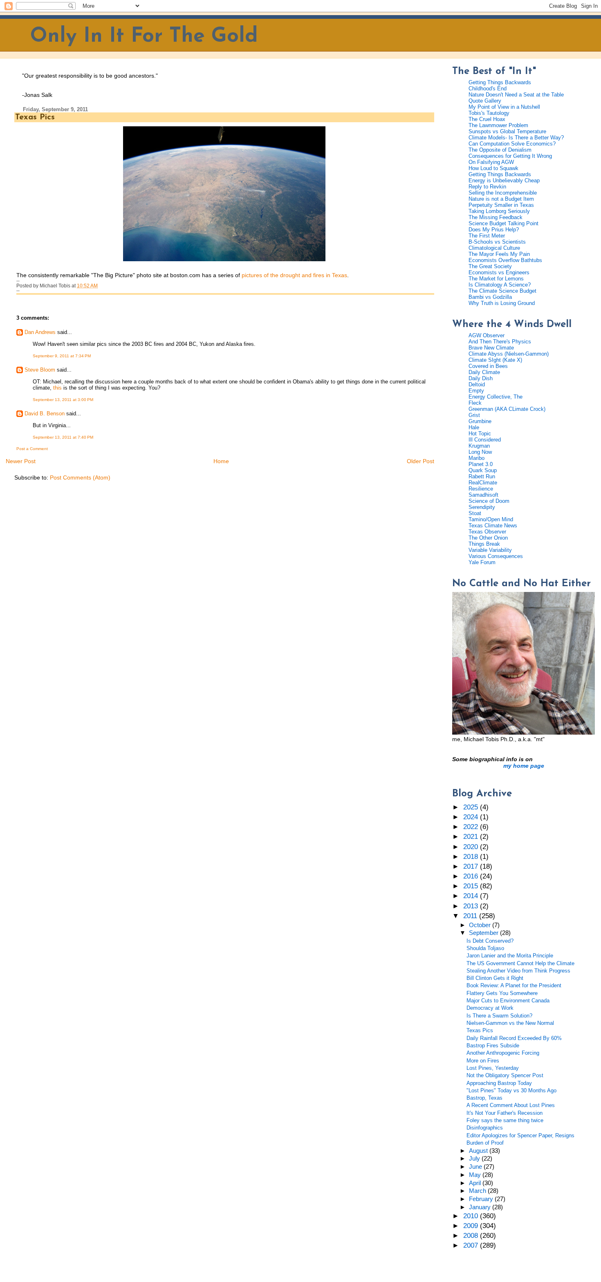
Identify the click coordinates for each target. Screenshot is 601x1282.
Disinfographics (484, 1128)
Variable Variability (490, 550)
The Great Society (490, 266)
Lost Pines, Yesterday (492, 1068)
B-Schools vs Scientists (497, 242)
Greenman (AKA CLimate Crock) (507, 409)
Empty (476, 391)
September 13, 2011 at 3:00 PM (63, 399)
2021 (471, 836)
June (476, 1166)
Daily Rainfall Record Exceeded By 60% (514, 1038)
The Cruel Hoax (487, 119)
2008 (471, 1235)
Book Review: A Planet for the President (513, 985)
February (482, 1199)
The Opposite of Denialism (500, 150)
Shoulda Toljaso (485, 948)
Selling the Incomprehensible (503, 193)
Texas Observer (487, 532)
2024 (471, 817)
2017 (471, 866)
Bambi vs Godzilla (490, 297)
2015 (471, 886)
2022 (471, 827)
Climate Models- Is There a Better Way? (516, 137)
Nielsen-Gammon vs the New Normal (510, 1023)
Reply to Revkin (487, 187)
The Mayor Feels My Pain (499, 254)
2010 (471, 1216)
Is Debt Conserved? (490, 941)
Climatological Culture (494, 248)
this (57, 388)
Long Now (480, 452)
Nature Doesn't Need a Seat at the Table (516, 95)
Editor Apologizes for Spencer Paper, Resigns (520, 1135)
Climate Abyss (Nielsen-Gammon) (509, 354)
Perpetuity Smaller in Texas (501, 205)
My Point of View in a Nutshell (504, 107)
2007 (471, 1245)
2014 (471, 896)
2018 (471, 857)
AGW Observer (487, 335)
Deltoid (477, 384)
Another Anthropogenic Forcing (502, 1053)
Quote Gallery (485, 101)
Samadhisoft (483, 495)
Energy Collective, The (496, 397)
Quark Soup (483, 470)
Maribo (476, 458)
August (479, 1151)
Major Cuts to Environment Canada (507, 1000)
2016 (471, 876)
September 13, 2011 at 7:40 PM (63, 437)
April (475, 1183)
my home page (523, 765)
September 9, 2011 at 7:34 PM (62, 356)
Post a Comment (32, 448)
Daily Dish (481, 378)
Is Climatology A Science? (500, 285)
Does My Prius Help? (494, 229)
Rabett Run (482, 476)
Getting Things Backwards (500, 82)
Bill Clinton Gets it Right (494, 978)
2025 (471, 807)
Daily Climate (484, 372)
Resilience (481, 489)
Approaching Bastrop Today (499, 1083)
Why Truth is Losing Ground (502, 303)
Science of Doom (489, 501)
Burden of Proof (485, 1143)
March (478, 1191)
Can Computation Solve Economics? (512, 144)
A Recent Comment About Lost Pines (510, 1105)
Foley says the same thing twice (504, 1120)
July (475, 1158)
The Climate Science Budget (502, 291)
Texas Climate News (493, 525)
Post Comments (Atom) (80, 477)
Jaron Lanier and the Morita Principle (509, 956)
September (484, 933)
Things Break (484, 544)
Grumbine (480, 421)
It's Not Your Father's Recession (504, 1113)
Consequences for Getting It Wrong (510, 156)
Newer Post (21, 461)
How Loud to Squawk (493, 168)
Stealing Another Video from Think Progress (518, 971)
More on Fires (482, 1061)
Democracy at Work (490, 1008)
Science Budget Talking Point (503, 223)
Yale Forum (482, 562)
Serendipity (482, 507)
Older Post (420, 461)
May (475, 1175)
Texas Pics (35, 117)
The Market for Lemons (496, 279)
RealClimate (483, 483)
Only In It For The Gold (144, 36)
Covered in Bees (488, 366)
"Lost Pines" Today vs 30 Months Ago (511, 1090)
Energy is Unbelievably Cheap (504, 180)
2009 (471, 1226)
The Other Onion (488, 538)
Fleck (475, 403)
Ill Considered (485, 440)
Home (221, 461)
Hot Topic (480, 433)
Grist (474, 415)
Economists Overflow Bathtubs (505, 260)
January (480, 1207)
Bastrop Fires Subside (492, 1045)
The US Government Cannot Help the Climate (520, 963)
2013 (471, 906)
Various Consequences (496, 556)
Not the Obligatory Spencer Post (504, 1075)
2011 (471, 916)
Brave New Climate (491, 348)
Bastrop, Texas (484, 1098)
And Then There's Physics (500, 341)
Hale (474, 427)
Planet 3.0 (481, 464)
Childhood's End (488, 88)
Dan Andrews (40, 332)
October (480, 925)
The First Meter (487, 236)
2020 (471, 847)
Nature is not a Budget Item (501, 199)
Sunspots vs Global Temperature (507, 131)
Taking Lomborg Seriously (499, 211)
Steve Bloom (40, 370)
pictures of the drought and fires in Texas (294, 275)
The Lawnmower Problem (498, 125)
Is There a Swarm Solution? (499, 1016)
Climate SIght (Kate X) (495, 360)
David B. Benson (45, 413)
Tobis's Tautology (489, 113)
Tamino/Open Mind (491, 519)
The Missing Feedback (496, 217)
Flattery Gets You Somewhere (502, 993)
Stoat (475, 513)
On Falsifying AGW (491, 162)
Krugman (479, 446)
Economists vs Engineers (499, 272)
